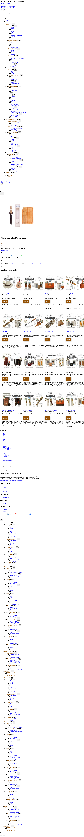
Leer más (5, 301)
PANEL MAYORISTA (6, 5)
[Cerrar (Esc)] (4, 835)
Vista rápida (12, 293)
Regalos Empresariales (9, 195)
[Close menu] (1, 520)
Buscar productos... (5, 12)
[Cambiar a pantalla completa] (1, 835)
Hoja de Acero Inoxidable (42, 263)
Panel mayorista (4, 250)
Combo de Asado (32, 263)
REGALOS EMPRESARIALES (8, 7)
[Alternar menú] (13, 24)
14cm (27, 263)
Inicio (2, 195)
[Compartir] (3, 835)
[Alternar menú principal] (2, 193)
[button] (42, 3)
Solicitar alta (11, 252)
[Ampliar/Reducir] (0, 835)
